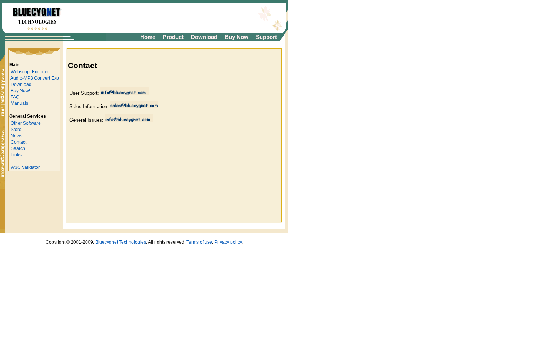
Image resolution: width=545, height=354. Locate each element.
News (16, 135)
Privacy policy (228, 242)
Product (173, 37)
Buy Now (236, 37)
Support (266, 37)
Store (16, 129)
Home (147, 37)
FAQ (15, 97)
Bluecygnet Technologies (120, 242)
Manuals (19, 103)
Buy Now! (20, 90)
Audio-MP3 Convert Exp (34, 78)
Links (16, 154)
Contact (18, 142)
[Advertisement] (160, 18)
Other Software (26, 123)
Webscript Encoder (30, 71)
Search (18, 148)
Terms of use (199, 242)
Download (204, 37)
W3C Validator (25, 167)
